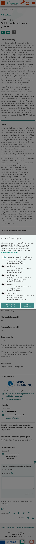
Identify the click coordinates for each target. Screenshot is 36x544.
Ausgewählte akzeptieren (10, 305)
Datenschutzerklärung (10, 252)
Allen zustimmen (27, 305)
